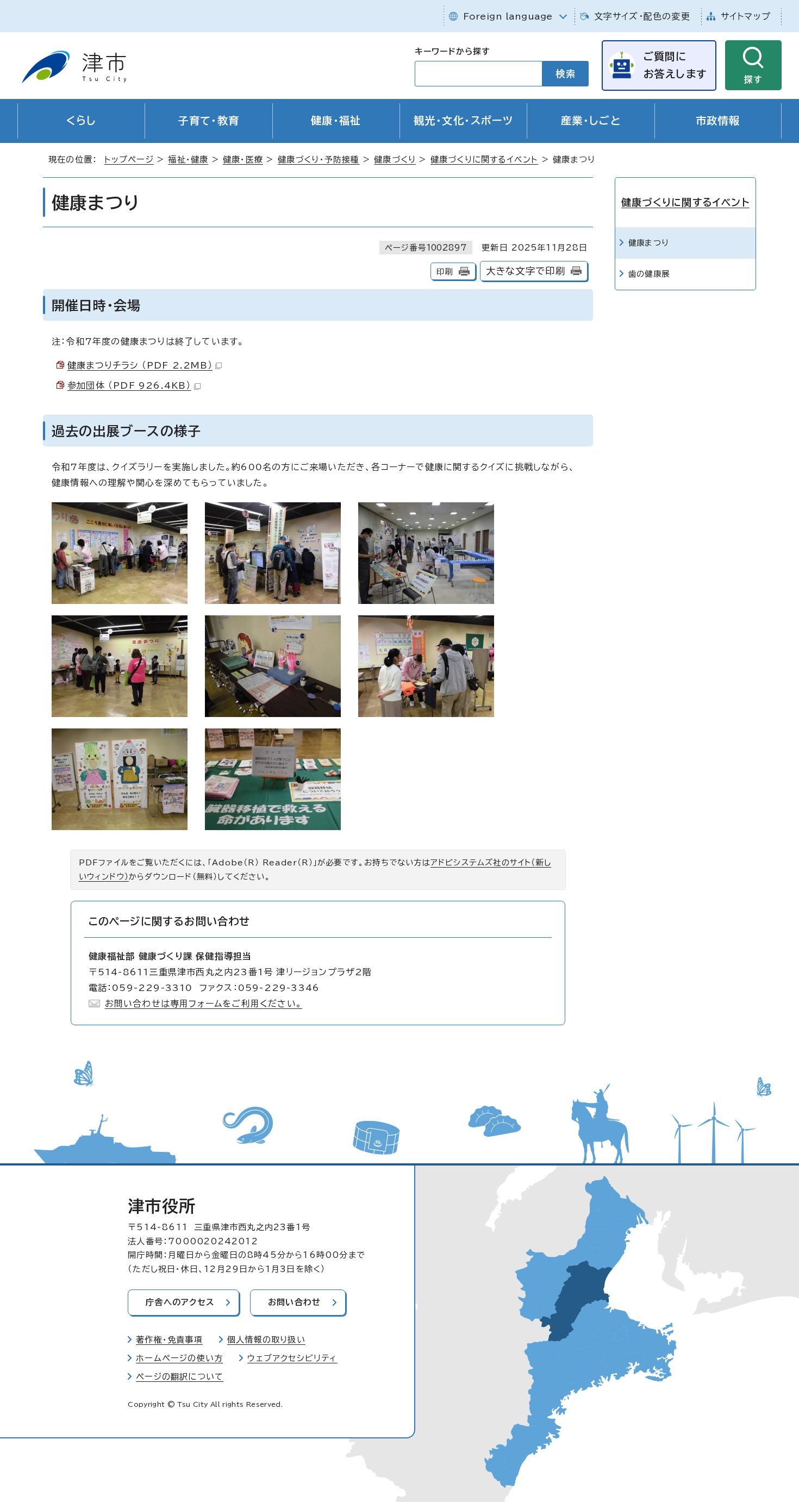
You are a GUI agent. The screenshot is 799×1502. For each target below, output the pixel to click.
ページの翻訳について (179, 1377)
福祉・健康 (188, 159)
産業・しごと (591, 120)
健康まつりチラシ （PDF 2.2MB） (140, 365)
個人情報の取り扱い (266, 1340)
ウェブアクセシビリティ (292, 1358)
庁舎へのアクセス (180, 1302)
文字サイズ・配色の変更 (642, 16)
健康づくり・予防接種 (319, 159)
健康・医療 (243, 159)
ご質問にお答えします (675, 65)
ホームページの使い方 (179, 1358)
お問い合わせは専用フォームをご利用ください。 (203, 1003)
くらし (81, 120)
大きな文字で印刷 (526, 271)
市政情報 (718, 120)
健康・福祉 (336, 120)
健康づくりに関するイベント (484, 159)
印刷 (444, 271)
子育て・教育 (209, 120)
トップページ (129, 159)
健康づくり (395, 159)
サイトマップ (746, 16)
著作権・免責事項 (169, 1340)
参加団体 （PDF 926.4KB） (129, 385)
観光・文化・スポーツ (463, 120)
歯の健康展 (649, 274)
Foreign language (508, 16)
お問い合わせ (294, 1302)
